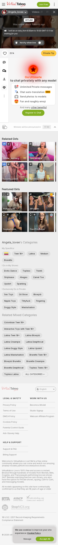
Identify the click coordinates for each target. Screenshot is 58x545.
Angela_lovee (11, 242)
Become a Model (38, 405)
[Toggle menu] (3, 4)
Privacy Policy (9, 405)
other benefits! (39, 107)
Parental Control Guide (13, 428)
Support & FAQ (10, 449)
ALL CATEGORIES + (35, 374)
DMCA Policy (9, 416)
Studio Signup (36, 411)
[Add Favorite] (5, 53)
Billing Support (10, 455)
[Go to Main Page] (18, 4)
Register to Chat (33, 112)
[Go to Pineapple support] (5, 507)
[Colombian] (6, 253)
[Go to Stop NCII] (20, 507)
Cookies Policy (10, 422)
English (43, 389)
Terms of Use (9, 411)
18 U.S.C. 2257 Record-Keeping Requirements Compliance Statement (23, 518)
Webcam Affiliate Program (42, 416)
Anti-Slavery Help (11, 433)
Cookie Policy (33, 533)
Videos (37, 12)
